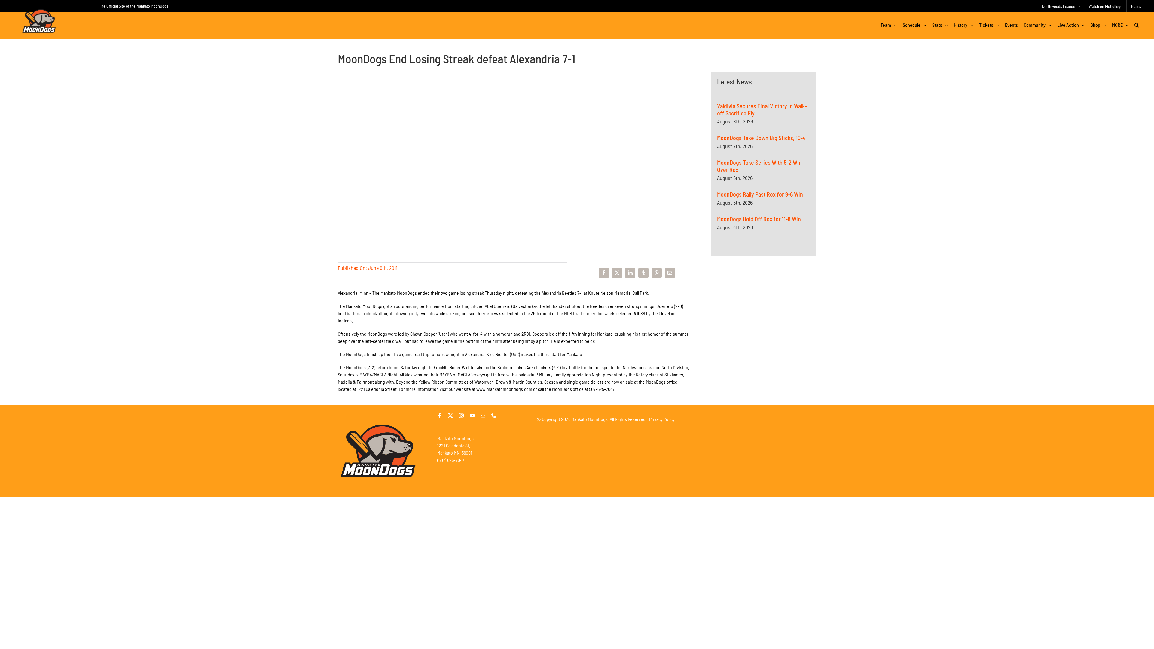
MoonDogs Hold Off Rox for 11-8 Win (759, 218)
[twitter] (450, 415)
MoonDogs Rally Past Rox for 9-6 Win (760, 194)
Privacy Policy (662, 419)
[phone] (493, 415)
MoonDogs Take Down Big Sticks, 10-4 (761, 137)
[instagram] (461, 415)
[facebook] (439, 415)
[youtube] (472, 415)
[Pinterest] (656, 272)
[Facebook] (603, 272)
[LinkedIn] (630, 272)
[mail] (483, 415)
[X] (617, 272)
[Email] (669, 272)
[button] (1136, 25)
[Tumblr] (643, 272)
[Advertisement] (764, 326)
